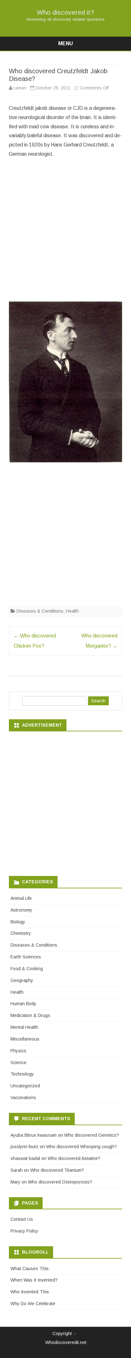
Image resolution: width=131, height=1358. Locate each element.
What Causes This (29, 1268)
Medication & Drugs (30, 1015)
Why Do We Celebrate (32, 1303)
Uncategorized (25, 1085)
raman (20, 87)
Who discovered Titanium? (57, 1170)
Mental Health (24, 1027)
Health (72, 611)
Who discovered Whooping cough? (81, 1146)
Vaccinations (23, 1097)
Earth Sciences (25, 956)
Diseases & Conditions (40, 611)
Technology (22, 1074)
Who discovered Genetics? (91, 1135)
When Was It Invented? (34, 1280)
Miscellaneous (24, 1039)
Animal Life (21, 898)
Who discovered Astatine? (74, 1158)
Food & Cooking (26, 968)
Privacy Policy (24, 1231)
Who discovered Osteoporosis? (60, 1181)
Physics (18, 1050)
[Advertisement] (65, 232)
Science (18, 1062)
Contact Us (21, 1219)
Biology (17, 921)
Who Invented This (29, 1291)
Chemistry (20, 933)
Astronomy (21, 910)
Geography (21, 980)
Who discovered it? (65, 12)
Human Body (23, 1003)
